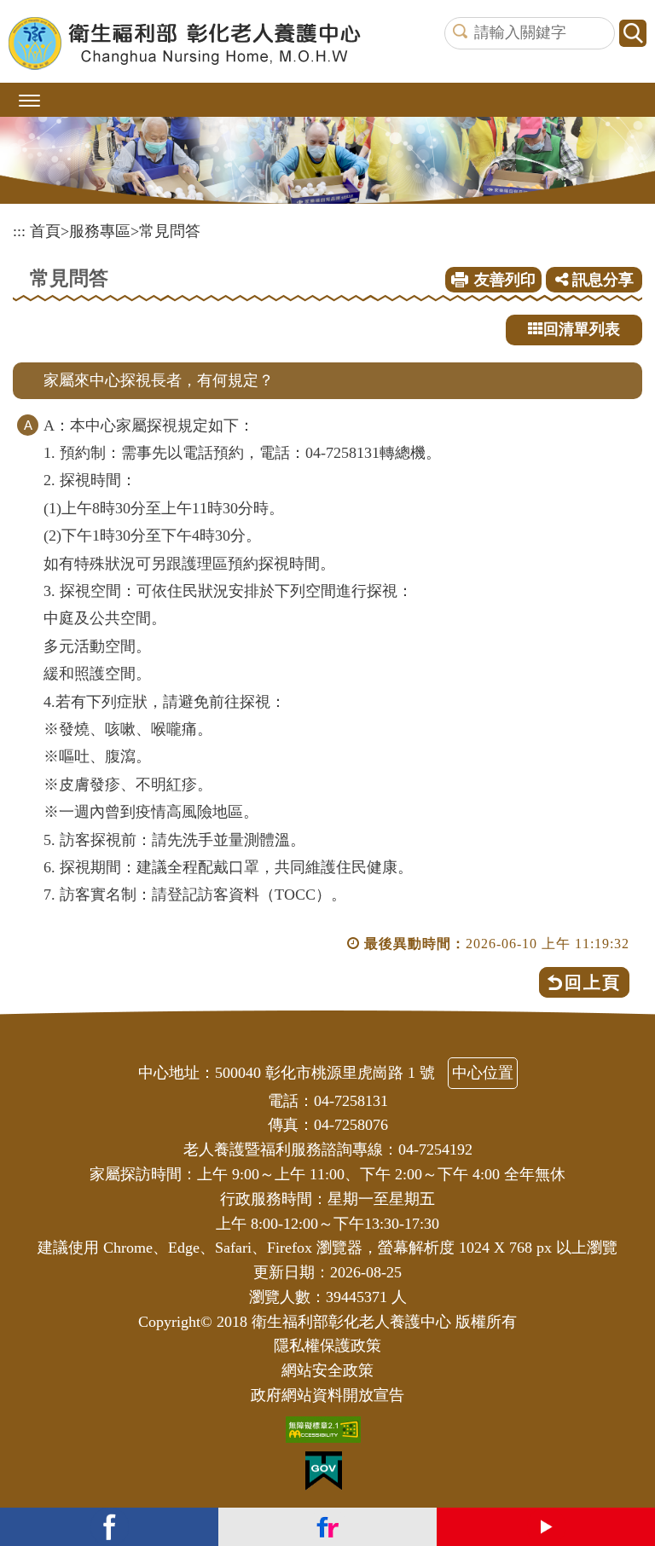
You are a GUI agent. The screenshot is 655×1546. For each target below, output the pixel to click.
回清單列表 (581, 329)
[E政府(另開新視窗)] (328, 1475)
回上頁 (593, 982)
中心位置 (482, 1072)
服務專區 (99, 231)
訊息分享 (601, 279)
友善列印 (505, 279)
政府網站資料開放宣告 (327, 1395)
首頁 (45, 231)
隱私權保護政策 (327, 1345)
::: (19, 231)
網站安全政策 (327, 1370)
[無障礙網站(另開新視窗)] (327, 1433)
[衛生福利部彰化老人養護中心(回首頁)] (185, 43)
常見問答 (169, 231)
